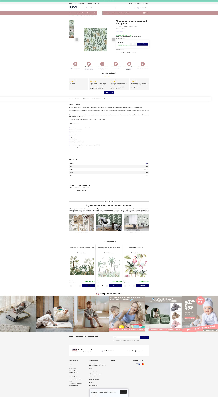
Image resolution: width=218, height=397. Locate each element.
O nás (75, 3)
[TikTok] (141, 351)
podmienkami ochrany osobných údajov (132, 340)
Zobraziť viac (109, 92)
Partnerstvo (91, 382)
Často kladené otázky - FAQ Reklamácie (76, 383)
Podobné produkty (108, 98)
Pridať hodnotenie (82, 190)
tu (115, 392)
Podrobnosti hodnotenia (133, 26)
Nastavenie (94, 395)
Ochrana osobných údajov (94, 379)
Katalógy (70, 381)
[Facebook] (136, 351)
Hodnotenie (85, 98)
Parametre (77, 98)
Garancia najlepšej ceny (73, 372)
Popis (70, 98)
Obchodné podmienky (93, 376)
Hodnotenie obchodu (81, 3)
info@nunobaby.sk (109, 351)
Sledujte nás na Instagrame (111, 293)
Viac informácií (120, 31)
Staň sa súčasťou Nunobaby (73, 385)
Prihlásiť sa (144, 337)
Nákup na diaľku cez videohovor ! (95, 373)
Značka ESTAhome (96, 98)
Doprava (90, 368)
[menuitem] (71, 13)
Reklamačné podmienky (93, 385)
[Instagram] (139, 351)
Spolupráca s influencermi (73, 376)
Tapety (147, 163)
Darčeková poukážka (72, 374)
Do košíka (142, 44)
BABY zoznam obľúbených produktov (75, 379)
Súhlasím (123, 392)
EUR (131, 3)
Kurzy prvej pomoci (92, 371)
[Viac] (145, 13)
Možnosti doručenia (121, 38)
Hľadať (115, 7)
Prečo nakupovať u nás (92, 3)
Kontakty (70, 3)
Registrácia (146, 3)
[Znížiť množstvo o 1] (131, 44)
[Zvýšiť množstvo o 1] (135, 44)
